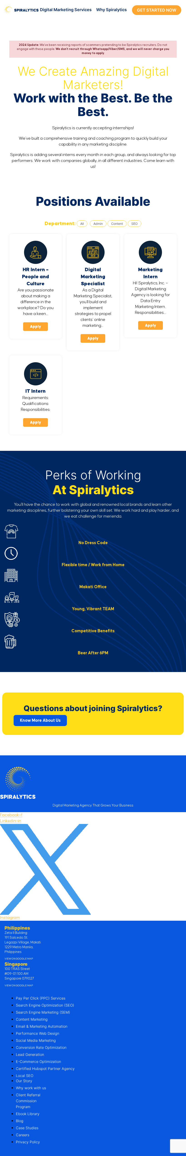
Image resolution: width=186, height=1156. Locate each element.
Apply (35, 327)
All (82, 224)
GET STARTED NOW (156, 10)
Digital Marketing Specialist (93, 276)
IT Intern (35, 391)
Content (117, 224)
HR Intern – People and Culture (35, 276)
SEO (134, 224)
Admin (98, 224)
